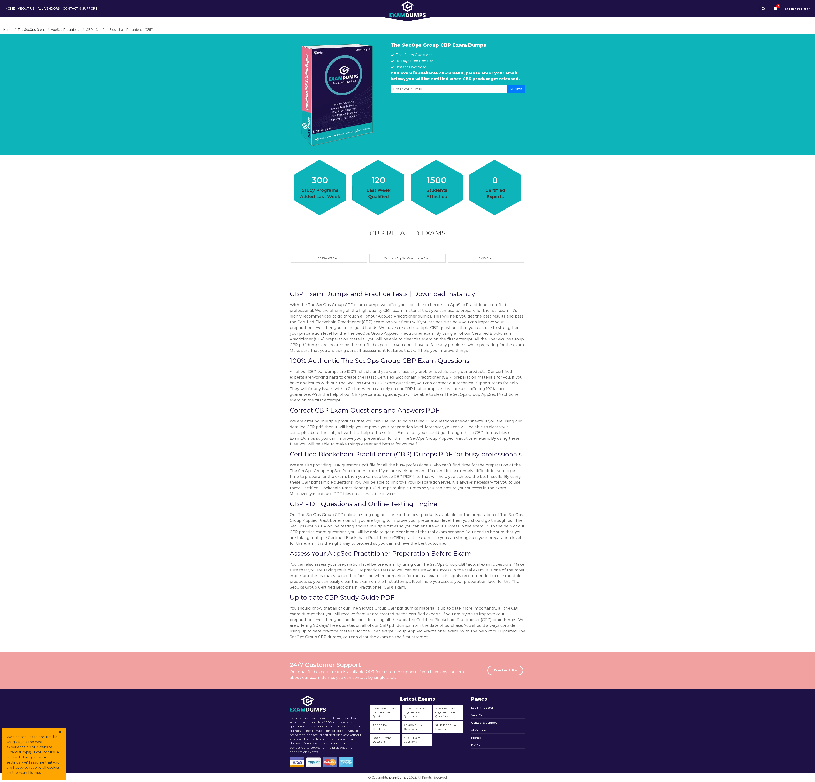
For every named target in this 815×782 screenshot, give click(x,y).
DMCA (475, 745)
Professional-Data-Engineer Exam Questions (415, 712)
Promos (476, 737)
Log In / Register (797, 9)
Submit (516, 89)
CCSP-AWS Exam (329, 258)
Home (10, 8)
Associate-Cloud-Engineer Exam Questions (446, 712)
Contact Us (505, 670)
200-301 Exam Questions (381, 739)
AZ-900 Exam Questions (381, 726)
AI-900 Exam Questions (412, 739)
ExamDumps (398, 777)
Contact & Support (80, 8)
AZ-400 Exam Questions (413, 726)
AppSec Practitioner (66, 30)
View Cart (478, 715)
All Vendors (49, 8)
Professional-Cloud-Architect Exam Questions (385, 712)
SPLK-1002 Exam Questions (446, 726)
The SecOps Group (32, 30)
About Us (26, 8)
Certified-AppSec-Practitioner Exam (407, 258)
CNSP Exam (486, 258)
